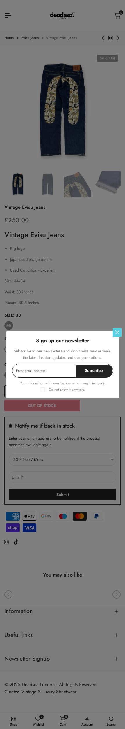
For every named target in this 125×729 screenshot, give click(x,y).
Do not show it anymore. (67, 389)
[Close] (117, 332)
